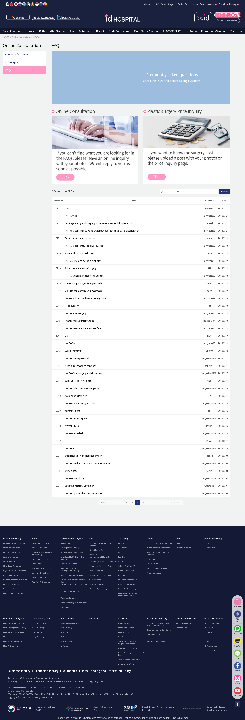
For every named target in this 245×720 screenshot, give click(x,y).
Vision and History (126, 627)
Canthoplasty (95, 580)
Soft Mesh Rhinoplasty (41, 568)
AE (28, 4)
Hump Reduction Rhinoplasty (44, 559)
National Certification (127, 664)
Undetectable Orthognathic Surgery (72, 558)
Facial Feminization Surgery (14, 543)
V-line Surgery (9, 561)
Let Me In (191, 31)
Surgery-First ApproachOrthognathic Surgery (70, 569)
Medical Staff (123, 632)
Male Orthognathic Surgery (14, 627)
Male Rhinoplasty (10, 646)
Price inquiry (11, 62)
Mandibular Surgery (69, 564)
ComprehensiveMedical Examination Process (159, 635)
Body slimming (38, 637)
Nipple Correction (154, 573)
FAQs (8, 70)
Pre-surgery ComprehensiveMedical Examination (158, 624)
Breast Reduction (154, 559)
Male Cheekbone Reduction (14, 637)
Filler (178, 543)
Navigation (65, 543)
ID (37, 4)
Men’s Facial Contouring (13, 593)
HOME (6, 37)
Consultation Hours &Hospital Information (127, 642)
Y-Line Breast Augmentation (158, 548)
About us (149, 4)
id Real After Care (68, 641)
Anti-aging (85, 31)
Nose (31, 31)
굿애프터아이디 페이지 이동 (203, 17)
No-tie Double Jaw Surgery (72, 552)
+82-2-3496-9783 (228, 20)
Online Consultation (188, 4)
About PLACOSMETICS (70, 623)
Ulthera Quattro (39, 623)
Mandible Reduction (11, 548)
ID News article (210, 646)
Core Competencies (126, 637)
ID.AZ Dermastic (67, 637)
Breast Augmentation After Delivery (158, 553)
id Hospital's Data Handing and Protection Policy (97, 671)
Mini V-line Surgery (11, 552)
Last (178, 502)
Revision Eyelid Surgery (99, 589)
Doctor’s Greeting (125, 623)
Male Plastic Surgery (146, 31)
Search (224, 191)
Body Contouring (119, 31)
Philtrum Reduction (11, 584)
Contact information (16, 54)
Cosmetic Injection (183, 548)
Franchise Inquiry (228, 4)
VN (32, 4)
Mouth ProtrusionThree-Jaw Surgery (68, 597)
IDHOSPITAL (122, 18)
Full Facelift (123, 575)
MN (24, 4)
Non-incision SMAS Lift (127, 570)
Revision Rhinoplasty (41, 582)
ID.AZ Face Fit (66, 632)
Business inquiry (19, 671)
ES (45, 4)
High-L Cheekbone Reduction (15, 570)
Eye (72, 31)
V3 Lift (121, 561)
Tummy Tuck (209, 548)
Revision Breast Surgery (157, 568)
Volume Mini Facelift (126, 566)
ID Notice (208, 632)
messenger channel (184, 623)
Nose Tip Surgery (39, 577)
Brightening (37, 632)
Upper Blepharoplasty (127, 584)
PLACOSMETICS (172, 31)
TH (20, 4)
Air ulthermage (38, 627)
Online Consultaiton (186, 618)
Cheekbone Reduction (12, 566)
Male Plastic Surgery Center (14, 623)
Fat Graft (121, 543)
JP (16, 4)
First (103, 502)
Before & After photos (213, 623)
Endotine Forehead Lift (127, 580)
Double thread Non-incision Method (101, 544)
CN (11, 4)
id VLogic (64, 646)
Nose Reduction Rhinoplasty (44, 543)
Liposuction (209, 543)
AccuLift (121, 552)
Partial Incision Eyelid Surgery (102, 566)
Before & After (207, 4)
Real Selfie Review (213, 618)
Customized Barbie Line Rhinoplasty (42, 553)
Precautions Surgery (213, 31)
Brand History (66, 627)
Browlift (121, 557)
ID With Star (209, 650)
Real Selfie (208, 627)
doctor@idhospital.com (25, 690)
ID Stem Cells (123, 548)
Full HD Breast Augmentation (159, 543)
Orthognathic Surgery (52, 31)
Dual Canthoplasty (97, 584)
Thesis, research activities (129, 659)
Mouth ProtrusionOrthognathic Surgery (70, 590)
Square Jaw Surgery (11, 557)
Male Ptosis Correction (12, 641)
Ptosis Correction (96, 570)
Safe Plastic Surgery (165, 4)
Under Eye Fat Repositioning (101, 575)
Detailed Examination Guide (159, 630)
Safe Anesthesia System (156, 641)
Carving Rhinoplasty (40, 573)
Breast (100, 31)
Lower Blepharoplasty (127, 589)
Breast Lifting (152, 564)
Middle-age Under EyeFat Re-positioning (127, 594)
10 (165, 502)
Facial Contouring (13, 31)
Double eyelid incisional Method (103, 561)
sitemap (237, 31)
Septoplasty (36, 564)
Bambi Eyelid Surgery (98, 550)
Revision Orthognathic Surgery (74, 603)
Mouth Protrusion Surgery (72, 575)
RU (41, 4)
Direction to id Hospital (128, 648)
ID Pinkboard (209, 637)
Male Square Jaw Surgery (13, 632)
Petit (178, 538)
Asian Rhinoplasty (39, 548)
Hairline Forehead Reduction (15, 580)
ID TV (206, 641)
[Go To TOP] (237, 704)
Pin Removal (66, 607)
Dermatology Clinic (41, 618)
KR (7, 4)
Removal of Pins (10, 589)
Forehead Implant (10, 575)
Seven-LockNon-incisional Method (99, 555)
